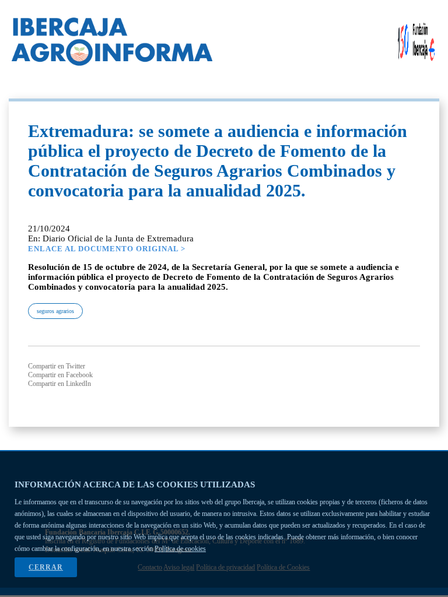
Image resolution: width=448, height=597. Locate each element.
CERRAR (46, 567)
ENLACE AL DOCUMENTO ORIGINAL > (107, 248)
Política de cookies (180, 549)
